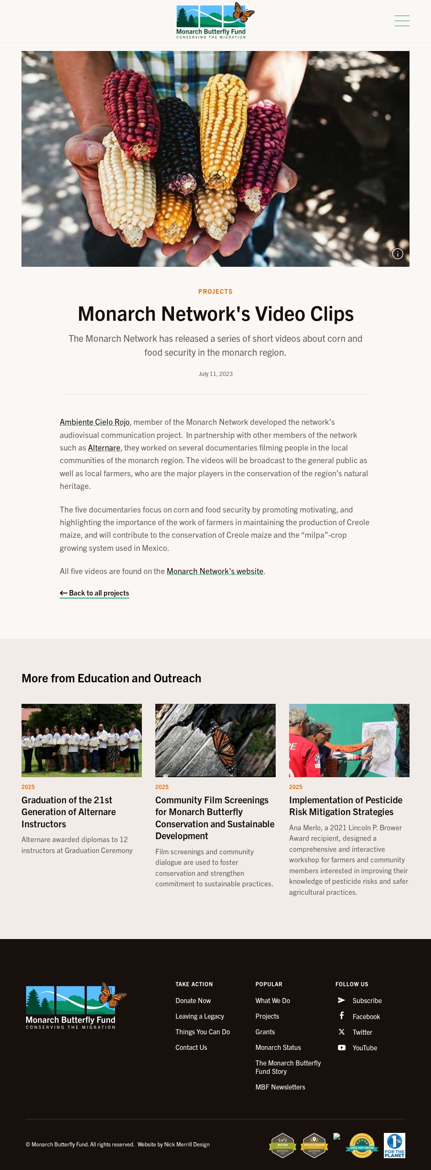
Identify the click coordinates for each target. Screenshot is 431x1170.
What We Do (272, 1000)
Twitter (361, 1032)
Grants (265, 1031)
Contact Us (191, 1047)
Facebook (365, 1016)
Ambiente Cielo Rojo (95, 421)
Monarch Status (278, 1047)
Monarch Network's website (215, 571)
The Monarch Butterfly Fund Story (288, 1066)
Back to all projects (98, 592)
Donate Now (193, 1000)
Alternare (104, 447)
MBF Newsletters (280, 1086)
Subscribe (366, 1000)
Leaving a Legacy (200, 1016)
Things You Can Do (203, 1031)
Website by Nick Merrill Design (174, 1144)
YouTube (364, 1047)
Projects (267, 1016)
